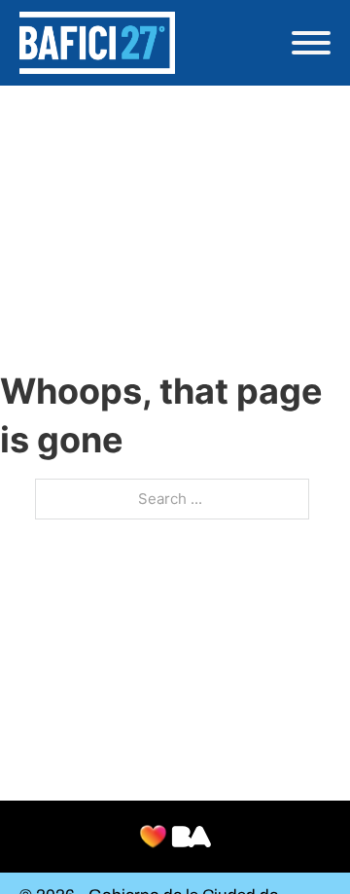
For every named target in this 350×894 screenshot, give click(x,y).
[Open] (311, 42)
